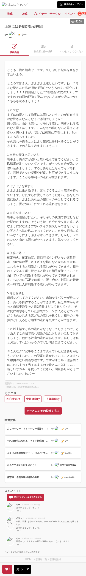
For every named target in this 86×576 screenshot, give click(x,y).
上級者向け (53, 399)
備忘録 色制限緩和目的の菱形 (23, 477)
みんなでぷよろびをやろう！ (22, 465)
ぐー (18, 504)
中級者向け (33, 399)
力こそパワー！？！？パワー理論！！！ (27, 428)
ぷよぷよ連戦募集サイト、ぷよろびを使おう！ (28, 453)
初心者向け (13, 399)
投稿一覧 (41, 559)
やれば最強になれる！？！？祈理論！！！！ (28, 441)
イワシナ (20, 518)
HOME (29, 559)
